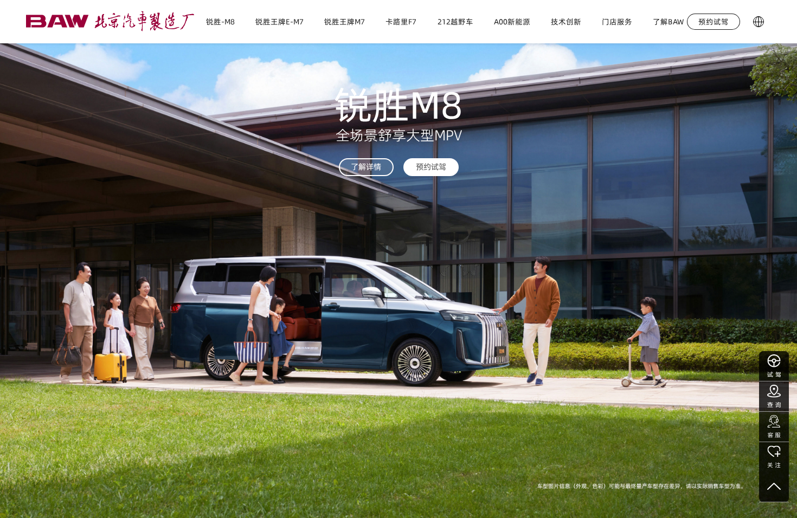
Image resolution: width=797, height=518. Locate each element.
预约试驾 (431, 166)
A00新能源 (512, 21)
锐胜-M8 (220, 21)
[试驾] (774, 366)
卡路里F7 (400, 21)
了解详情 (366, 166)
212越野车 (455, 21)
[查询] (774, 396)
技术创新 (566, 21)
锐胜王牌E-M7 (279, 21)
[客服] (774, 427)
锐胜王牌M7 (344, 21)
